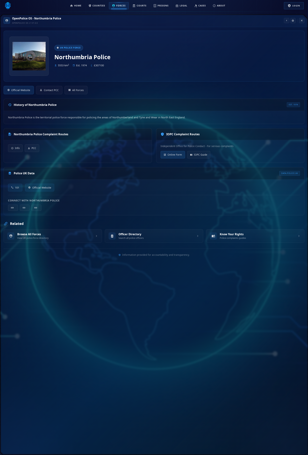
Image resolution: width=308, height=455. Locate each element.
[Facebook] (13, 208)
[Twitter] (25, 208)
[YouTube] (36, 208)
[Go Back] (286, 20)
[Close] (301, 20)
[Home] (293, 20)
